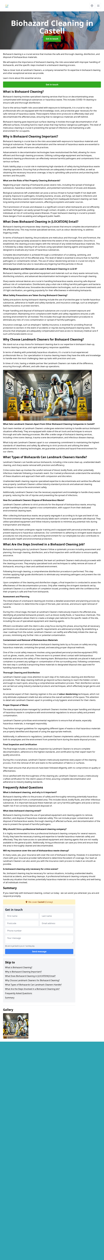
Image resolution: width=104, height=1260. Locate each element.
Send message (39, 951)
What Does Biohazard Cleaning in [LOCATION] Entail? (30, 976)
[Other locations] (92, 5)
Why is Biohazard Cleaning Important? (23, 971)
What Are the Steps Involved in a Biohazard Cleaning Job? (32, 989)
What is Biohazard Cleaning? (18, 967)
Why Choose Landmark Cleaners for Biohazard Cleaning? (32, 980)
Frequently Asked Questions (18, 993)
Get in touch (52, 38)
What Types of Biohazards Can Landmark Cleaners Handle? (33, 984)
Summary (9, 997)
